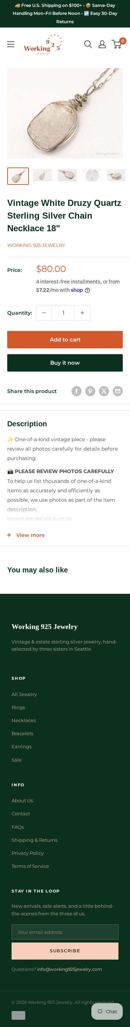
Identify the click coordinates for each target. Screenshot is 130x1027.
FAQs (18, 827)
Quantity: (19, 313)
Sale (17, 760)
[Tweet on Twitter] (104, 391)
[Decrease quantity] (44, 312)
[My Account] (102, 44)
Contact (21, 813)
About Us (22, 800)
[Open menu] (10, 44)
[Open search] (88, 44)
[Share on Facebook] (77, 391)
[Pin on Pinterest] (90, 391)
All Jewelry (24, 694)
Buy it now (65, 362)
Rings (18, 707)
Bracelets (22, 733)
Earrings (21, 746)
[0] (116, 44)
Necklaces (24, 720)
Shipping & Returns (34, 840)
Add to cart (65, 339)
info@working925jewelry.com (69, 969)
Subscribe (65, 950)
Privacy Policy (28, 853)
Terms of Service (30, 866)
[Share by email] (118, 391)
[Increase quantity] (82, 312)
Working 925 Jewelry (36, 245)
